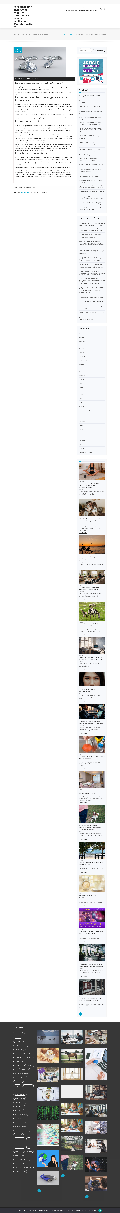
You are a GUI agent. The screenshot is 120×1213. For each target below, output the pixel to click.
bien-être (17, 1057)
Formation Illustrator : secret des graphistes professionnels (88, 258)
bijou (25, 161)
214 (45, 1191)
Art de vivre (17, 1049)
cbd (16, 1069)
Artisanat (81, 337)
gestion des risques (20, 1102)
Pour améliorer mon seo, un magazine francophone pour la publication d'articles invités (23, 15)
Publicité (81, 429)
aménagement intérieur (21, 1045)
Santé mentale (18, 1143)
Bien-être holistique (20, 1061)
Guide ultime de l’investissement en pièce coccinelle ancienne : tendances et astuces (91, 290)
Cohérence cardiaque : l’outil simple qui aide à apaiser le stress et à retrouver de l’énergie (91, 203)
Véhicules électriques (20, 1171)
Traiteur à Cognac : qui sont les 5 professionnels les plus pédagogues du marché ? (91, 143)
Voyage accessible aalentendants (88, 250)
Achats (81, 333)
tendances (29, 1151)
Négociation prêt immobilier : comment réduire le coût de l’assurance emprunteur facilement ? (91, 186)
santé (80, 433)
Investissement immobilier (22, 1131)
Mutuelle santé (19, 1135)
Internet (81, 387)
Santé (88, 7)
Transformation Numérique (22, 1159)
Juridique (81, 391)
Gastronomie (82, 372)
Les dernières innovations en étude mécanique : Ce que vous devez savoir (91, 296)
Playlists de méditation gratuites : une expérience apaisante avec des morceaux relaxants (91, 485)
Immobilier (51, 7)
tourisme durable (19, 1155)
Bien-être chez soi (28, 1057)
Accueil (66, 34)
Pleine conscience (19, 1139)
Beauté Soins (82, 349)
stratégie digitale (19, 1151)
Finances (81, 368)
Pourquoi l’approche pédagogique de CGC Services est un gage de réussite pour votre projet (90, 129)
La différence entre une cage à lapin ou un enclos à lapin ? (91, 229)
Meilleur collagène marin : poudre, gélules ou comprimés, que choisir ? (91, 170)
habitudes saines (19, 1118)
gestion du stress (19, 1106)
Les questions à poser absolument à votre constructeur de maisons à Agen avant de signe (92, 150)
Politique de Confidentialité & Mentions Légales (81, 10)
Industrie (81, 379)
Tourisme (71, 7)
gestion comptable (20, 1098)
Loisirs (80, 402)
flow (80, 301)
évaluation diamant (33, 78)
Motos (80, 417)
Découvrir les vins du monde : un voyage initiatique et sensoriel (92, 273)
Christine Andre (83, 312)
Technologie (82, 440)
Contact (94, 7)
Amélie (18, 78)
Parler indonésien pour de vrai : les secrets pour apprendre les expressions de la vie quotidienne (92, 192)
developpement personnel (22, 1073)
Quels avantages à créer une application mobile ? (91, 313)
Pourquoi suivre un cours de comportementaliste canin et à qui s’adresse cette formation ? (91, 136)
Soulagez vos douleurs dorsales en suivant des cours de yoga (91, 236)
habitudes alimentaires (21, 1114)
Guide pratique (19, 1110)
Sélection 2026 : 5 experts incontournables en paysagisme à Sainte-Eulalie (91, 208)
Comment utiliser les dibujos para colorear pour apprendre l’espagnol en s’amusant (90, 118)
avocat (25, 1049)
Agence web (18, 1037)
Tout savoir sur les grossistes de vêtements (91, 155)
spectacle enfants (19, 1147)
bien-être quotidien (20, 1065)
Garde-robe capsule (20, 1094)
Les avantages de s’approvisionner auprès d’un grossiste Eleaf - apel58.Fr (91, 279)
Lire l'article (41, 1045)
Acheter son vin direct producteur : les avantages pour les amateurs (89, 159)
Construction (82, 356)
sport (28, 1147)
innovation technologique (21, 1122)
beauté (16, 1053)
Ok (100, 1210)
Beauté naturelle (26, 1053)
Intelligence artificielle (20, 1126)
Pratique (42, 7)
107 (86, 1014)
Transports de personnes (86, 452)
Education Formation (84, 360)
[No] (118, 1210)
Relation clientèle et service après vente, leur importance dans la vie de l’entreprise (92, 281)
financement (18, 1090)
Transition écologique (20, 1163)
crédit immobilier (24, 1069)
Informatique (82, 383)
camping (30, 1065)
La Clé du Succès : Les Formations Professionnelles (90, 259)
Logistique (81, 398)
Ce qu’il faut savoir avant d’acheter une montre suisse (90, 318)
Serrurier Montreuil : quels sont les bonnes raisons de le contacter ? (91, 302)
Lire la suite (65, 1046)
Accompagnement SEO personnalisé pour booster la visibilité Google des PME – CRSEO (91, 197)
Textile (80, 444)
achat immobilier (19, 1033)
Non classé (82, 421)
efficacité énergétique (20, 1082)
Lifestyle (81, 395)
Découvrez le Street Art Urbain (88, 241)
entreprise (17, 1086)
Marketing (80, 7)
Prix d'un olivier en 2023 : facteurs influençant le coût (89, 272)
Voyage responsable (26, 1167)
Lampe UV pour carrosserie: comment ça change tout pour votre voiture (91, 266)
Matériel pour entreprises (86, 410)
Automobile (61, 7)
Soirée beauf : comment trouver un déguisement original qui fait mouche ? (89, 175)
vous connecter (25, 192)
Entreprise (81, 364)
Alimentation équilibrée (21, 1041)
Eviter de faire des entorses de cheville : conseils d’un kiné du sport (92, 251)
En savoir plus (83, 497)
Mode (72, 34)
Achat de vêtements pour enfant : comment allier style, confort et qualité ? (91, 521)
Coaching (81, 352)
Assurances (82, 341)
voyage (16, 1167)
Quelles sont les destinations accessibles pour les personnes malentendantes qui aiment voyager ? (91, 244)
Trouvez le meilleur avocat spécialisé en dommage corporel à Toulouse (92, 224)
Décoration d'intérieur (20, 1078)
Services (81, 437)
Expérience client (27, 1086)
